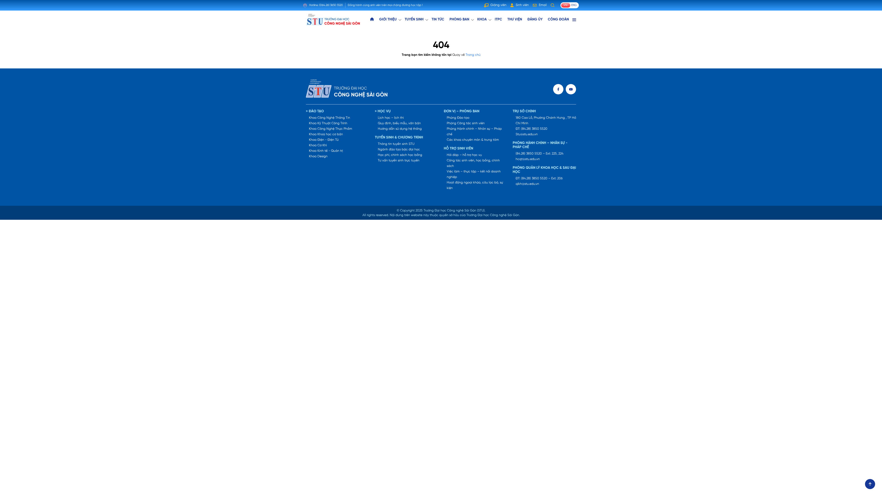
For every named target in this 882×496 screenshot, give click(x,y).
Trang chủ (473, 55)
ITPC (498, 19)
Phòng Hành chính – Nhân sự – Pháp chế (474, 131)
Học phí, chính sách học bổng (400, 155)
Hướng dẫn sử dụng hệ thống (400, 129)
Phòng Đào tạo (458, 118)
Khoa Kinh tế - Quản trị (326, 151)
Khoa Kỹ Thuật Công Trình (328, 123)
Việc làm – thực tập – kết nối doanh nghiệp (474, 174)
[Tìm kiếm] (552, 5)
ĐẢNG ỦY (535, 19)
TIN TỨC (438, 19)
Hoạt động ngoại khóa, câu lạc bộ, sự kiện (475, 185)
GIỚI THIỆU (388, 19)
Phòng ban (459, 19)
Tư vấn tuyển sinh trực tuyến (398, 160)
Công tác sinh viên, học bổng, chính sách (473, 163)
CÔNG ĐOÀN (558, 19)
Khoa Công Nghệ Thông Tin (329, 118)
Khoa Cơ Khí (318, 145)
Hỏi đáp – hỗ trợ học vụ (464, 155)
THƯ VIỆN (514, 19)
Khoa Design (318, 156)
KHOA (482, 19)
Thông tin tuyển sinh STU (396, 144)
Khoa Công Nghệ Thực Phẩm (330, 129)
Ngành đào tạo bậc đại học (399, 149)
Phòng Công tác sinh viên (466, 123)
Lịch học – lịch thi (391, 118)
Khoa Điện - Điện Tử (324, 140)
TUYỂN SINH (414, 19)
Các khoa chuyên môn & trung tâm (473, 140)
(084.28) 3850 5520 (331, 5)
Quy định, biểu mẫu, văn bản (399, 123)
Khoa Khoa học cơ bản (326, 134)
